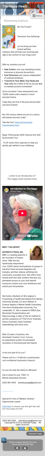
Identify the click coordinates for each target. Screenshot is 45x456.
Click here (6, 406)
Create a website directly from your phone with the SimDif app (23, 443)
